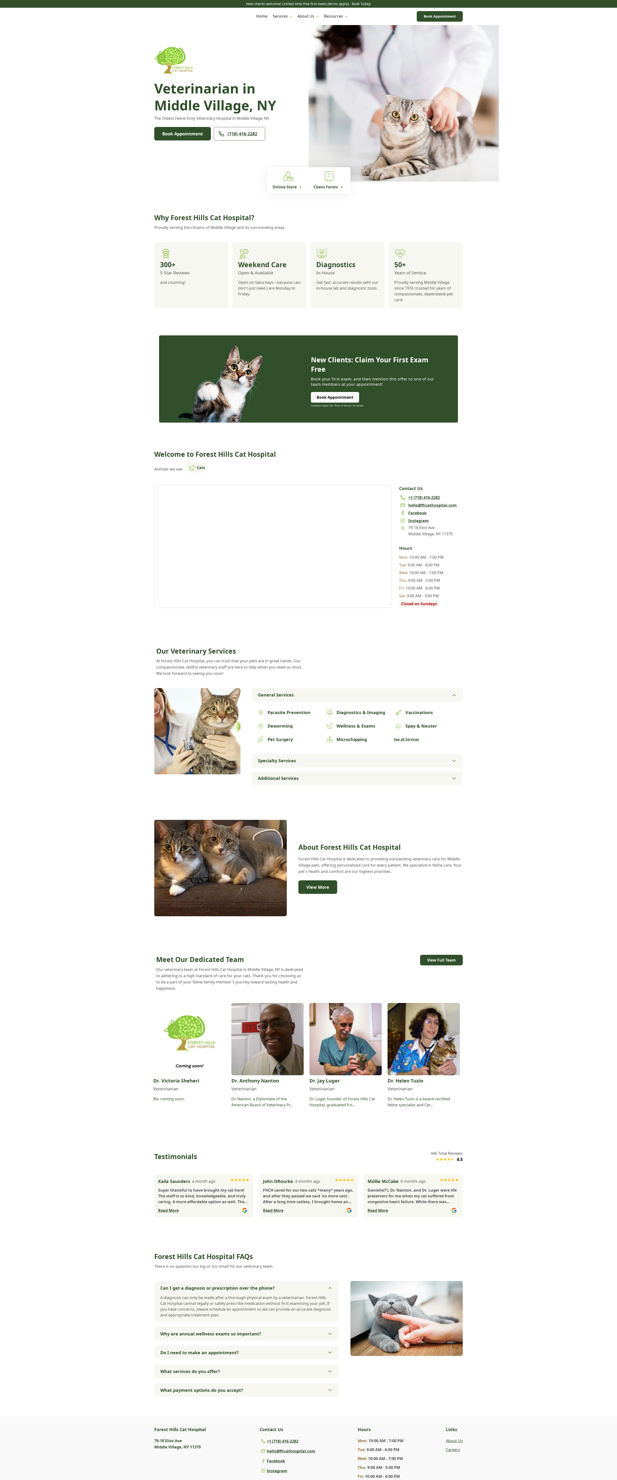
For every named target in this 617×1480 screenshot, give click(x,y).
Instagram (277, 1470)
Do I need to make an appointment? (199, 1352)
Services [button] (280, 16)
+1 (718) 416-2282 (282, 1441)
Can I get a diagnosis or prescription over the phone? (217, 1288)
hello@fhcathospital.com (291, 1451)
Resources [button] (333, 16)
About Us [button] (305, 16)
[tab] (197, 770)
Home (261, 16)
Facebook (276, 1461)
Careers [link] (453, 1449)
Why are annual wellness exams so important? (210, 1334)
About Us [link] (454, 1440)
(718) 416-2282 (242, 134)
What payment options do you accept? (201, 1390)
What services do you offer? (190, 1371)
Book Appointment (440, 16)
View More (317, 887)
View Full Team (441, 960)
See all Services (406, 739)
